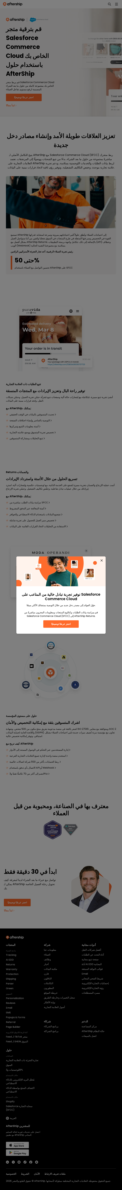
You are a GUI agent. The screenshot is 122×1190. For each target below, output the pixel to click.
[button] (102, 560)
